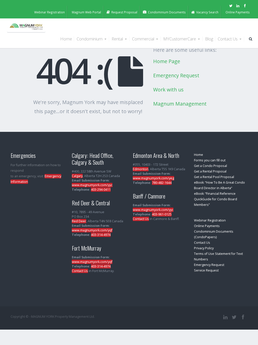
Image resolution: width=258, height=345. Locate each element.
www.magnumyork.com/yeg (153, 178)
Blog (209, 39)
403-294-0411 (101, 189)
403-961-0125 (162, 214)
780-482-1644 (162, 183)
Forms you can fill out (209, 160)
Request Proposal (124, 12)
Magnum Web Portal (86, 12)
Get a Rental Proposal (210, 171)
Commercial (143, 39)
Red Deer (79, 221)
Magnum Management (180, 103)
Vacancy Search (207, 12)
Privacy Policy (204, 248)
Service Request (206, 270)
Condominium (90, 39)
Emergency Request (176, 75)
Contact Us (228, 39)
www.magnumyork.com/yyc (92, 185)
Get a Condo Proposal (210, 166)
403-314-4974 (101, 235)
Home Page (166, 61)
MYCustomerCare (180, 39)
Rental (118, 39)
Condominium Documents (167, 12)
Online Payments (237, 12)
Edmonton (140, 169)
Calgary (77, 176)
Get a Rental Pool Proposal (214, 177)
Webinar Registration (49, 12)
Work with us (168, 89)
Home (66, 39)
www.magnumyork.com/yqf (92, 230)
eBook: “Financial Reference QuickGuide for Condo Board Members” (215, 199)
